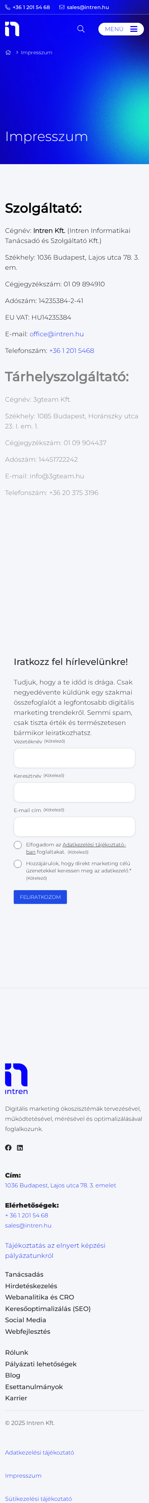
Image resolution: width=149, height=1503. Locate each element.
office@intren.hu (57, 334)
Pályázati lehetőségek (41, 1364)
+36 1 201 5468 (71, 351)
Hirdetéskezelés (31, 1286)
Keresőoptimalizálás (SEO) (48, 1309)
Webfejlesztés (27, 1332)
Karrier (16, 1398)
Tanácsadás (24, 1274)
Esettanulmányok (34, 1387)
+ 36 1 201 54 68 (26, 1215)
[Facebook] (8, 1147)
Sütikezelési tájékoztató (38, 1498)
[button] (81, 28)
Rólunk (16, 1353)
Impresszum (23, 1475)
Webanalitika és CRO (39, 1297)
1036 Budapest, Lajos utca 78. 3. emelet (60, 1185)
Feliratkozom (40, 897)
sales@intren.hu (28, 1225)
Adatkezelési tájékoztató (39, 1452)
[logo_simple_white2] (12, 29)
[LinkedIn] (20, 1147)
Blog (12, 1375)
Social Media (25, 1320)
